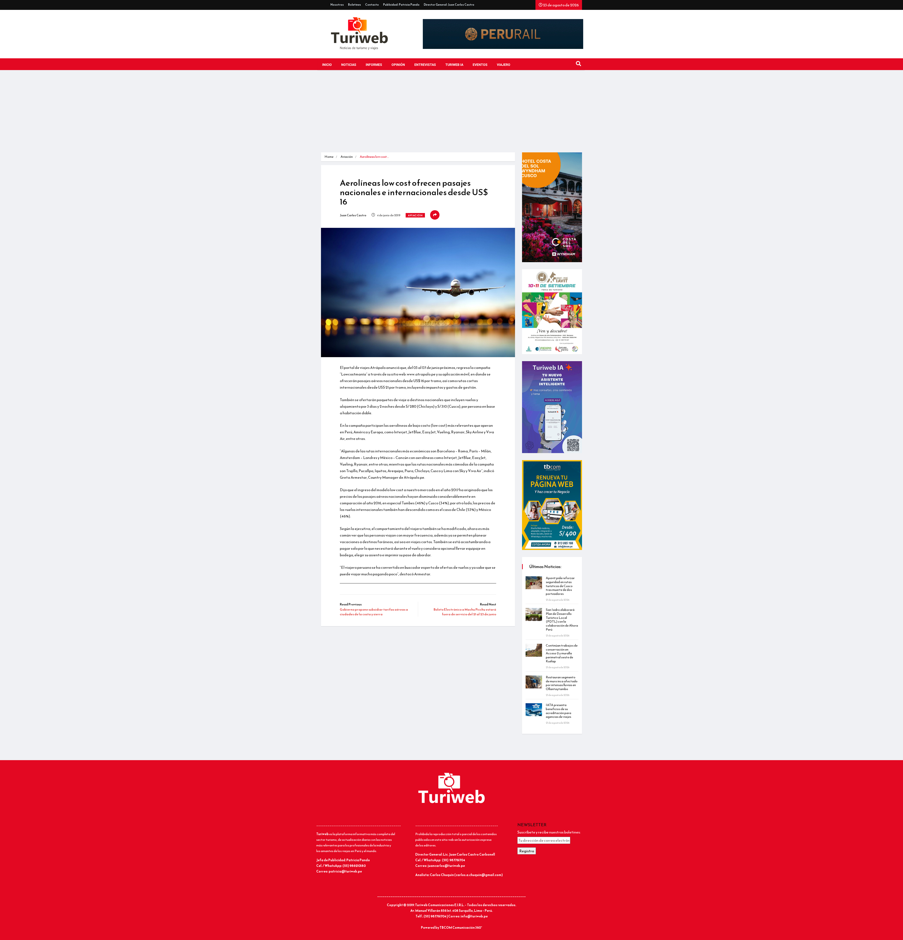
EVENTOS (480, 64)
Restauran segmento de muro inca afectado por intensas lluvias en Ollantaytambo (562, 683)
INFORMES (374, 64)
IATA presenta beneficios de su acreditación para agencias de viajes (558, 711)
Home (329, 156)
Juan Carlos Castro (353, 215)
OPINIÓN (398, 64)
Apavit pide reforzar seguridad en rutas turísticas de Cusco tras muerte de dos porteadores (560, 586)
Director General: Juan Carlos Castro (449, 5)
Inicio (327, 64)
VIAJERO (503, 64)
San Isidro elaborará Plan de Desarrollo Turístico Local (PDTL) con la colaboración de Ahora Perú (562, 619)
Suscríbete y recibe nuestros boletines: (549, 832)
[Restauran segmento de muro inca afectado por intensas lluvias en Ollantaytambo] (534, 681)
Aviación (347, 156)
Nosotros (337, 5)
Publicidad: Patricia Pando (401, 5)
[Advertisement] (451, 112)
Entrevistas (425, 64)
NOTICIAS (348, 64)
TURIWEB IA (454, 64)
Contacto (372, 5)
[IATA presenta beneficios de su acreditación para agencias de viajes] (534, 709)
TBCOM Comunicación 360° (461, 927)
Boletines (354, 5)
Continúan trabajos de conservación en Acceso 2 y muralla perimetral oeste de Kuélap (562, 653)
